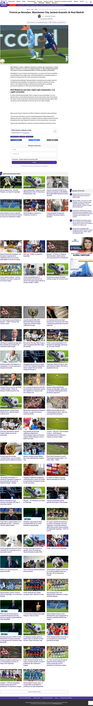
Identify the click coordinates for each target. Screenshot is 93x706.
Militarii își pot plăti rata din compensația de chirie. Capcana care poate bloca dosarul (57, 412)
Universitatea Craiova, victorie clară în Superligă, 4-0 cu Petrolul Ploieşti (11, 594)
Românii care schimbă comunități (63, 1)
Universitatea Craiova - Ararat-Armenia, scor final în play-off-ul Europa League (10, 278)
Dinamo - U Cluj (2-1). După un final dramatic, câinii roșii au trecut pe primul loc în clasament (57, 256)
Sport (35, 2)
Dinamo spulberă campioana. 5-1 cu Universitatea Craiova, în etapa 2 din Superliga (10, 661)
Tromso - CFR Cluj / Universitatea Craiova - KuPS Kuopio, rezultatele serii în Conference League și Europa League (57, 434)
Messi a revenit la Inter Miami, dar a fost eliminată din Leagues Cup (33, 458)
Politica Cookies (36, 697)
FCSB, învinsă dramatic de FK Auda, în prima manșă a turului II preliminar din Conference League (34, 662)
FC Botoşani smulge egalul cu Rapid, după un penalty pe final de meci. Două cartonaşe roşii (33, 638)
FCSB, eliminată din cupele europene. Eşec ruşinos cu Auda (33, 593)
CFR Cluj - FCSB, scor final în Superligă (32, 255)
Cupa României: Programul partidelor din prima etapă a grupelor (56, 214)
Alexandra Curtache (50, 16)
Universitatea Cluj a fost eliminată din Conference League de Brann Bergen (57, 594)
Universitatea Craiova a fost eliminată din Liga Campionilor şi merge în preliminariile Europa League (57, 616)
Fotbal (36, 9)
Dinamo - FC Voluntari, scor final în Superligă (34, 501)
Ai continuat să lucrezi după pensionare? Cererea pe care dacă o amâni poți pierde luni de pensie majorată (57, 322)
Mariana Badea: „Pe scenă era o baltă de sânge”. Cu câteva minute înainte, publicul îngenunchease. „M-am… (41, 5)
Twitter (35, 140)
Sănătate (76, 1)
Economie (39, 1)
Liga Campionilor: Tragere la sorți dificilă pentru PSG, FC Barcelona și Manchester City (34, 191)
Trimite (34, 162)
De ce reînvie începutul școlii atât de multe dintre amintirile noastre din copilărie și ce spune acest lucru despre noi (34, 389)
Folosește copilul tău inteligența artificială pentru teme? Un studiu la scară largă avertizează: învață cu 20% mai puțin (34, 480)
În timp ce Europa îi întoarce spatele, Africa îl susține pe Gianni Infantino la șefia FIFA (32, 550)
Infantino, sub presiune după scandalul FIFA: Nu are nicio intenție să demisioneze (32, 523)
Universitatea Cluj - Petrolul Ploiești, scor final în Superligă (10, 191)
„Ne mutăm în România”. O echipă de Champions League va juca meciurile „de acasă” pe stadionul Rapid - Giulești (10, 480)
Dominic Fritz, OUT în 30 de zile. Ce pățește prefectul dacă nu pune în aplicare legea (82, 195)
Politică (18, 1)
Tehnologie (41, 2)
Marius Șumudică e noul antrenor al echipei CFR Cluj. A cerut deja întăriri (10, 502)
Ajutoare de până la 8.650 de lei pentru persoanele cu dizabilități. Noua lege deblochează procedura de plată (57, 192)
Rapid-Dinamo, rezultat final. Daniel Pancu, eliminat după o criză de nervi (9, 412)
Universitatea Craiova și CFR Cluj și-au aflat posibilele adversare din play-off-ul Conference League (57, 572)
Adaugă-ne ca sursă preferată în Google (38, 22)
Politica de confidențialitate (25, 697)
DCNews (3, 4)
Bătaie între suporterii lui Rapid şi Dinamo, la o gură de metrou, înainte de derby (34, 412)
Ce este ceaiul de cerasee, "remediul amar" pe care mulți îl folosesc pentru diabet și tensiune (11, 458)
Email (53, 140)
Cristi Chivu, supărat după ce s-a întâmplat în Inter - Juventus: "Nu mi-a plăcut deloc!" (10, 523)
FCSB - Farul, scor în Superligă (56, 548)
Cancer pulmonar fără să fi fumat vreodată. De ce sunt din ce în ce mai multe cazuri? (11, 550)
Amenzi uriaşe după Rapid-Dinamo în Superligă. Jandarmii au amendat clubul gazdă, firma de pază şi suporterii (57, 389)
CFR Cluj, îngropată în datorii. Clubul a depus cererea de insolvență (9, 433)
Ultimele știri (11, 1)
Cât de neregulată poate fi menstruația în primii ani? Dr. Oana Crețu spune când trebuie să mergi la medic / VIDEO (34, 279)
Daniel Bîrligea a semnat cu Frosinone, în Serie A (32, 214)
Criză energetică (31, 1)
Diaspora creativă (48, 1)
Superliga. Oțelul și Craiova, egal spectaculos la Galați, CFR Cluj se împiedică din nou (57, 366)
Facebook (17, 140)
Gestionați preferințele (47, 697)
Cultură (82, 1)
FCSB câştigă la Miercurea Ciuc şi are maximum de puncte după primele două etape (57, 638)
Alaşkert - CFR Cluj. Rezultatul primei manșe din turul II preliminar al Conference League (10, 684)
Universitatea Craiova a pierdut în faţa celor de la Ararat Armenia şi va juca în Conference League (11, 214)
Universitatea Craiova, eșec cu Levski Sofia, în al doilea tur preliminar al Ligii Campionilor (33, 684)
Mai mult (55, 2)
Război (24, 1)
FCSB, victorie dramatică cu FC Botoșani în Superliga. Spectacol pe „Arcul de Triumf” (57, 344)
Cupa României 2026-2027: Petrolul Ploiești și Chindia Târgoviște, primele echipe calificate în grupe (31, 322)
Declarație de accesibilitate (66, 697)
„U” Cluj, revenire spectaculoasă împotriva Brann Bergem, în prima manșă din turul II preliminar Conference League (57, 662)
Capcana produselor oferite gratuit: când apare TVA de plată (57, 501)
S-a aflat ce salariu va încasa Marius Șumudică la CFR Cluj (56, 478)
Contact (56, 697)
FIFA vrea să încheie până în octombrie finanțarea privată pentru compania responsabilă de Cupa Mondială (11, 616)
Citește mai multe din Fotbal (34, 691)
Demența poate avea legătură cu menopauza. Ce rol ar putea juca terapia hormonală (10, 366)
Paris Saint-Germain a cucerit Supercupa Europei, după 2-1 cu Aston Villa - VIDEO (57, 458)
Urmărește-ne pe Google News (58, 22)
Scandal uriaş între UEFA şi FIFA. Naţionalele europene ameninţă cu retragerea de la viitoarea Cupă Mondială (11, 639)
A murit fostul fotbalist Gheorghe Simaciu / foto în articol (34, 614)
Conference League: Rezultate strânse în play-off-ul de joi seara (57, 278)
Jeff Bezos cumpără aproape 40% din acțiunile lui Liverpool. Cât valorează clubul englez (10, 344)
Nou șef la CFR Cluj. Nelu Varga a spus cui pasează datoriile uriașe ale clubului (34, 344)
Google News (26, 132)
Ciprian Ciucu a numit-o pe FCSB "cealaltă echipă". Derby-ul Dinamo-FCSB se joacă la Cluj (10, 389)
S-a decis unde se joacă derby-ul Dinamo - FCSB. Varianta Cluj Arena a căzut (10, 321)
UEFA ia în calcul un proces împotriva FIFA (9, 570)
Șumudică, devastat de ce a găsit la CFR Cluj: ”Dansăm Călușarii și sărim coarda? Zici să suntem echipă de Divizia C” (33, 366)
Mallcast (48, 2)
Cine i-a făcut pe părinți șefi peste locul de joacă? (34, 570)
